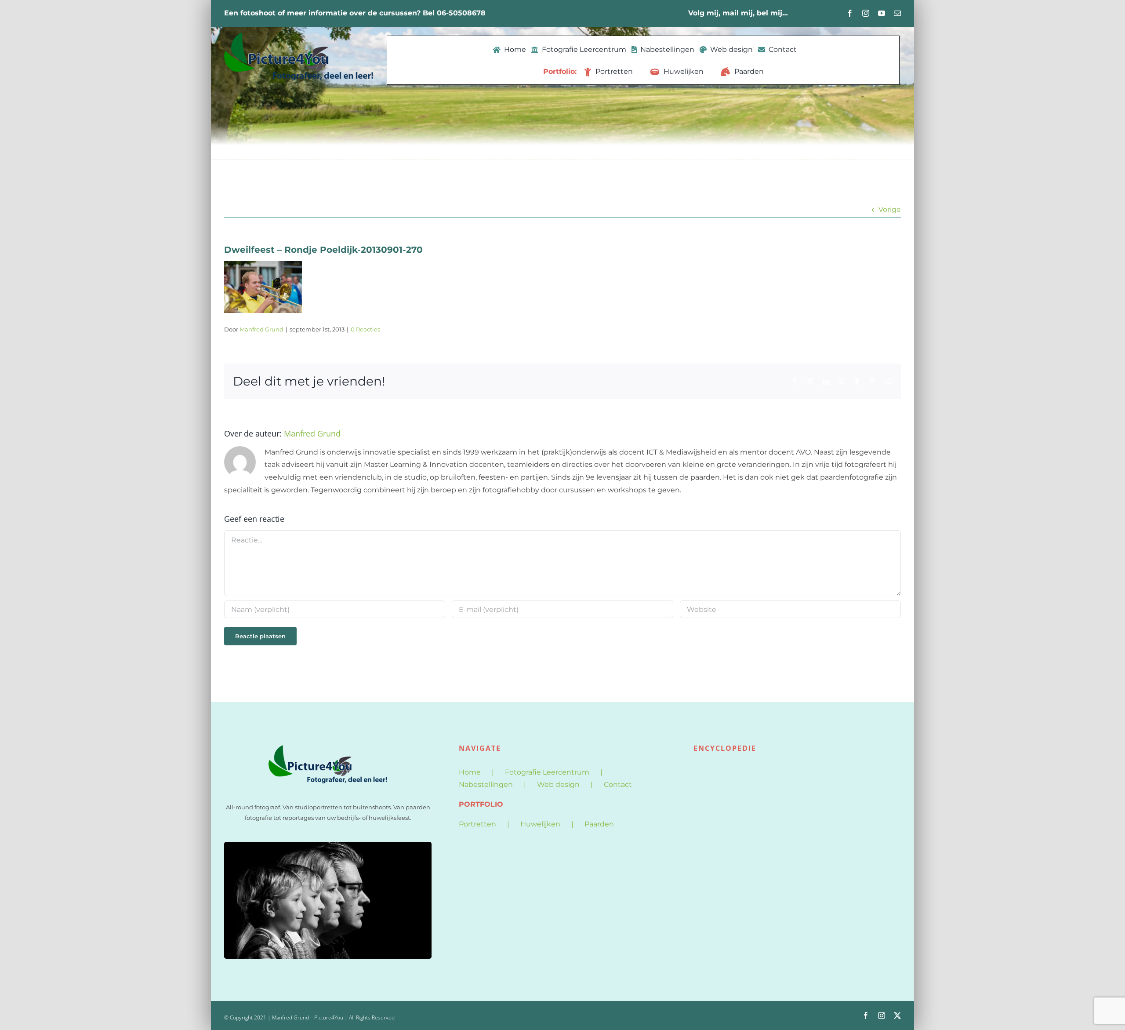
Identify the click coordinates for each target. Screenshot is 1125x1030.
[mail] (897, 13)
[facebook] (849, 13)
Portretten (477, 824)
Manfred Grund (261, 329)
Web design (558, 784)
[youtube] (881, 13)
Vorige (889, 209)
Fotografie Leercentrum (547, 772)
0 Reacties (365, 329)
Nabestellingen (486, 784)
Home (470, 772)
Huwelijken (540, 824)
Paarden (599, 824)
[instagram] (865, 13)
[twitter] (897, 1015)
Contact (618, 784)
